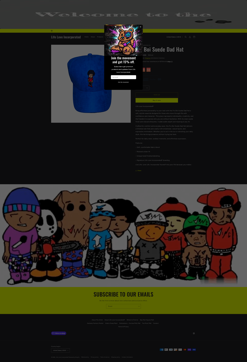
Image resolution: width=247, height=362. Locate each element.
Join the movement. (123, 82)
